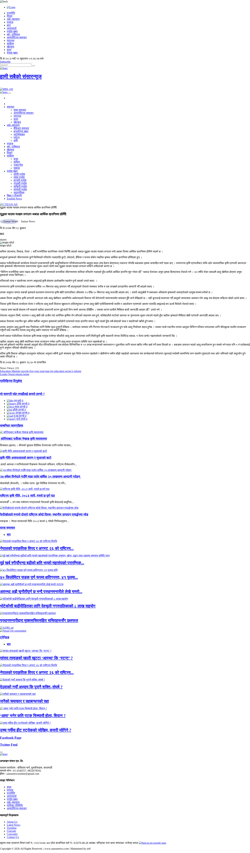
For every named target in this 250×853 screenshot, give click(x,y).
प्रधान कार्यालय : (8, 767)
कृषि (16, 140)
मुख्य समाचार (20, 109)
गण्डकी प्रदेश (20, 183)
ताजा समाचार (7, 528)
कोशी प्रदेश (19, 174)
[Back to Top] (1, 752)
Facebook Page (10, 737)
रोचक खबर (12, 52)
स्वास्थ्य (10, 40)
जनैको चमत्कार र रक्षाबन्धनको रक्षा (24, 701)
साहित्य (10, 43)
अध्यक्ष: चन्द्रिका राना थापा (102, 842)
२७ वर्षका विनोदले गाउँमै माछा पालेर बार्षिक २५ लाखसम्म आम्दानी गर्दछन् (40, 476)
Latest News (13, 824)
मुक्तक (17, 168)
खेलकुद (10, 46)
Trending (11, 827)
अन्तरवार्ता (11, 28)
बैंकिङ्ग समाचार (21, 128)
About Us (12, 821)
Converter (12, 834)
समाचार (10, 106)
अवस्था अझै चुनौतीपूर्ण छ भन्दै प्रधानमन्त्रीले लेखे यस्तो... (41, 591)
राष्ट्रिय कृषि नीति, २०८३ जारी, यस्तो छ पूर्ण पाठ (27, 495)
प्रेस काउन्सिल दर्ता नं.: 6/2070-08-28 (69, 842)
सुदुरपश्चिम (19, 192)
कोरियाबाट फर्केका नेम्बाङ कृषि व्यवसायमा (23, 438)
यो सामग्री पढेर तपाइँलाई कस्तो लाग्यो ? (22, 394)
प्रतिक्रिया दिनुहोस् (11, 381)
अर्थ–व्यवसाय (13, 19)
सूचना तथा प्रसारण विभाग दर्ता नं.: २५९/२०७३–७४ (25, 842)
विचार (9, 16)
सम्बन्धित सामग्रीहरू (11, 425)
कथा (16, 158)
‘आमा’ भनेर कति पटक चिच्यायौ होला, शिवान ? (33, 715)
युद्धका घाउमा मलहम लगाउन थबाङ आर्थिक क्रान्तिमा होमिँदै (28, 207)
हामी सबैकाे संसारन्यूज (21, 76)
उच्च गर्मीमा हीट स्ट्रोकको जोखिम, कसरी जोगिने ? (35, 730)
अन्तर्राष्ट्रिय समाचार (17, 37)
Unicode (11, 831)
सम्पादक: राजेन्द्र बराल (127, 842)
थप (9, 534)
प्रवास (10, 22)
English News (14, 198)
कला (9, 49)
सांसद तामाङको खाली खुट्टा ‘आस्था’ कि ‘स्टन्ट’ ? (36, 658)
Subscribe (5, 61)
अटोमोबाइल (19, 134)
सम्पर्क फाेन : (6, 770)
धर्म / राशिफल (13, 34)
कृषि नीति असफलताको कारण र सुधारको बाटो (25, 457)
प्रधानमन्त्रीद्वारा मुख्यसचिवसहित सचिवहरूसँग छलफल (39, 620)
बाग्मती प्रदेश (20, 180)
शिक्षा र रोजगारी (14, 195)
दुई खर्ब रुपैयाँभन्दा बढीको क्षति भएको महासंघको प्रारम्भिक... (42, 563)
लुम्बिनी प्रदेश (20, 186)
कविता (17, 161)
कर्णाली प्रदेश (20, 189)
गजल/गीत (18, 165)
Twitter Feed (9, 744)
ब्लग (9, 25)
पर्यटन (17, 137)
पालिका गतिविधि (15, 805)
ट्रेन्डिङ (4, 637)
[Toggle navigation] (9, 93)
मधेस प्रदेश (19, 177)
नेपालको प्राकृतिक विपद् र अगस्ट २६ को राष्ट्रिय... (37, 548)
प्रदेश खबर (12, 31)
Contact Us (13, 837)
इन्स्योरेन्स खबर (21, 131)
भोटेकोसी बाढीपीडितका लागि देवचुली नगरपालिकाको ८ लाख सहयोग (47, 606)
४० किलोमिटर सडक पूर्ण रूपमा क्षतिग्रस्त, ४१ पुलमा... (39, 577)
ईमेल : (3, 773)
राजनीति (11, 13)
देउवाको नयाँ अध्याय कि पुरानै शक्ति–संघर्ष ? (31, 687)
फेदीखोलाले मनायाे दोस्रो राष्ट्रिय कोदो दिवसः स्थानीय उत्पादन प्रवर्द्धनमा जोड (44, 514)
